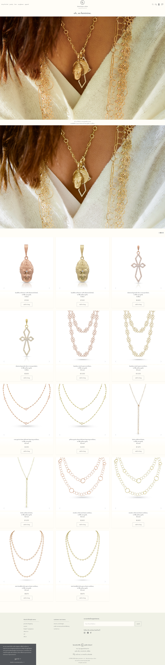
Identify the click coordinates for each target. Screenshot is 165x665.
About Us (26, 631)
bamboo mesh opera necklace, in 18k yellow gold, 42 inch (138, 368)
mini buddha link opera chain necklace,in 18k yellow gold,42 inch (82, 588)
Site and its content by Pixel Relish (82, 660)
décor (25, 636)
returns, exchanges (59, 624)
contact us (56, 629)
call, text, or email (80, 654)
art (24, 634)
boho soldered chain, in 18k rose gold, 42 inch (138, 441)
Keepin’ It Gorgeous (29, 629)
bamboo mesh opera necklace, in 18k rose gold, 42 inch (82, 368)
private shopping (28, 624)
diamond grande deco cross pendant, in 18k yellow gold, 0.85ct (27, 368)
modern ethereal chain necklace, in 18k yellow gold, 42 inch (138, 515)
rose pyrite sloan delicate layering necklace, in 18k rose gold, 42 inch (26, 441)
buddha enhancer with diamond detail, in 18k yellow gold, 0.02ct (82, 295)
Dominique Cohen (82, 645)
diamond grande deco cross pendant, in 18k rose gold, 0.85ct (138, 295)
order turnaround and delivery (62, 626)
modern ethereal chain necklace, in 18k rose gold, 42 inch (82, 515)
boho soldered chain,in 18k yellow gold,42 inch (26, 515)
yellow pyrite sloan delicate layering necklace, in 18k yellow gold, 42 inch (82, 441)
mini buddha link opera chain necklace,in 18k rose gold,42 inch (26, 588)
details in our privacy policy (16, 662)
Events (25, 626)
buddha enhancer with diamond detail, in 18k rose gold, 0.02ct (26, 295)
